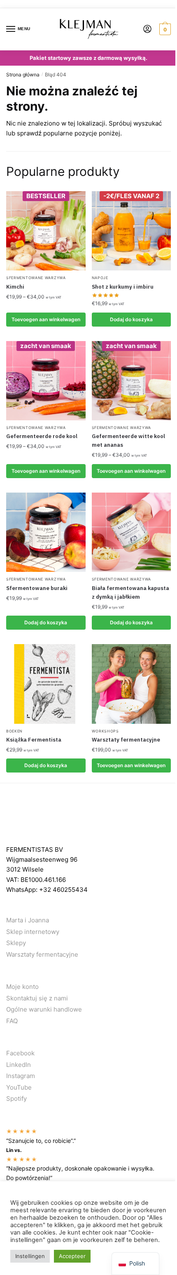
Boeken (14, 731)
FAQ (12, 1021)
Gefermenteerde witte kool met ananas (128, 440)
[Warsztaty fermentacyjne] (131, 684)
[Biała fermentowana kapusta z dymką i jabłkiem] (131, 532)
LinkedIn (18, 1065)
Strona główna (23, 74)
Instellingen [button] (30, 1256)
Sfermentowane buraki (37, 588)
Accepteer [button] (72, 1256)
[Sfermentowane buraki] (46, 532)
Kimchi (15, 286)
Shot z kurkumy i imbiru (123, 286)
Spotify (16, 1098)
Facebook (20, 1053)
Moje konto (22, 987)
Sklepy (16, 943)
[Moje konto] (147, 29)
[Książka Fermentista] (46, 684)
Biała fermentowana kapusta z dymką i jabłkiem (130, 592)
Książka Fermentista (33, 739)
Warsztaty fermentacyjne (126, 739)
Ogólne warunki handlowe (44, 1009)
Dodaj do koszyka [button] (131, 319)
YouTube (19, 1087)
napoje (100, 277)
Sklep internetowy (32, 932)
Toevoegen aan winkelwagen (46, 319)
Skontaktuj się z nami (37, 998)
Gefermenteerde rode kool (41, 436)
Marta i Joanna (27, 920)
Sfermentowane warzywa (36, 277)
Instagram (20, 1076)
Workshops (105, 731)
